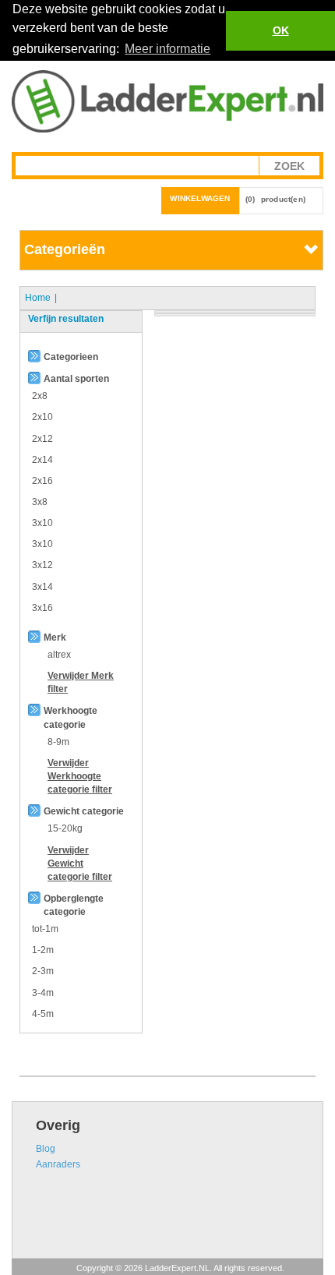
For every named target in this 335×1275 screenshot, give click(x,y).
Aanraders (58, 1164)
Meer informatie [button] (167, 48)
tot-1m (45, 929)
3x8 (40, 501)
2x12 (42, 438)
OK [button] (281, 30)
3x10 (42, 522)
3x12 (42, 565)
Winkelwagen (200, 198)
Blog (45, 1148)
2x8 (40, 395)
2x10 (42, 416)
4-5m (43, 1013)
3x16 (42, 607)
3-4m (43, 992)
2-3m (43, 971)
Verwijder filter (80, 776)
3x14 (42, 586)
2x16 (42, 480)
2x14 (42, 459)
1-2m (43, 950)
